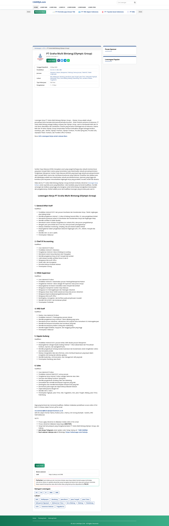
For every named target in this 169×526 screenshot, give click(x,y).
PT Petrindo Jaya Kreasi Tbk (52, 12)
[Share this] (58, 60)
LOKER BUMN (71, 7)
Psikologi (70, 72)
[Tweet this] (62, 60)
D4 (53, 70)
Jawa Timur (82, 77)
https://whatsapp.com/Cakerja (77, 432)
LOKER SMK (43, 7)
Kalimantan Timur (55, 78)
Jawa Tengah (75, 77)
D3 (51, 70)
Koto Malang (64, 78)
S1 (55, 70)
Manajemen (64, 72)
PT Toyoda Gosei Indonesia (101, 12)
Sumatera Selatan (87, 78)
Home (36, 7)
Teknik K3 (84, 72)
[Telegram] (65, 60)
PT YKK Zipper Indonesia (76, 12)
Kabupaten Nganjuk (91, 77)
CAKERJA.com (39, 2)
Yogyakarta (53, 80)
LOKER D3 (62, 7)
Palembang (76, 78)
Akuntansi (53, 72)
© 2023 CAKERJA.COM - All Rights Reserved (84, 523)
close (28, 12)
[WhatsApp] (68, 60)
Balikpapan (56, 77)
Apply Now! (51, 60)
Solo (81, 78)
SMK (60, 70)
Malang (70, 78)
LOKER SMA (53, 7)
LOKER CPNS (92, 7)
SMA (57, 70)
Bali (51, 77)
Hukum (58, 72)
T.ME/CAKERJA (83, 430)
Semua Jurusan (77, 72)
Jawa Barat (68, 77)
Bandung (62, 77)
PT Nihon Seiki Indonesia (125, 12)
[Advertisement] (23, 40)
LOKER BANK (82, 7)
